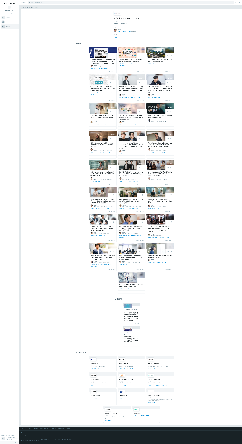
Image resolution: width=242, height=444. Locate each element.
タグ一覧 (24, 2)
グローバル (101, 264)
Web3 (92, 94)
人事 (165, 262)
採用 (121, 153)
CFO (150, 152)
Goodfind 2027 (23, 439)
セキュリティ (101, 208)
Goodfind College (37, 439)
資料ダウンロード (39, 440)
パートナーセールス (103, 92)
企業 (30, 428)
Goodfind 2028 (30, 439)
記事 (22, 428)
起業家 (130, 208)
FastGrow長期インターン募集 (64, 428)
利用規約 (33, 440)
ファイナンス (111, 92)
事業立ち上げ (101, 152)
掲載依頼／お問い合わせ (45, 428)
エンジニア (122, 97)
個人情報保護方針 (28, 440)
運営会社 (22, 440)
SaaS (150, 237)
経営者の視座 (122, 237)
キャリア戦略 (122, 65)
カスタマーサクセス (165, 237)
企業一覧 (26, 7)
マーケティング (157, 63)
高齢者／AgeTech (145, 415)
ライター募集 (53, 428)
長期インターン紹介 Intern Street (70, 439)
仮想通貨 (158, 385)
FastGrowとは (35, 428)
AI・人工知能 (130, 368)
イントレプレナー (109, 152)
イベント (26, 428)
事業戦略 (150, 63)
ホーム (22, 7)
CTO (107, 125)
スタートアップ (94, 92)
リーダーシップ (94, 264)
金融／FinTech (118, 37)
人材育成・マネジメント (105, 68)
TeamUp (78, 439)
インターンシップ (126, 153)
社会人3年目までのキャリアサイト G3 (47, 439)
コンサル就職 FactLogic (59, 439)
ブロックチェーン (164, 385)
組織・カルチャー (94, 68)
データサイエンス (129, 97)
